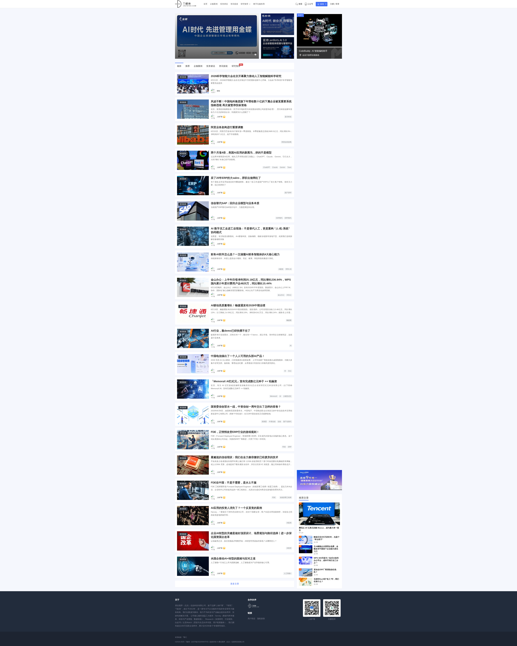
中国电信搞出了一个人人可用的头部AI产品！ (238, 356)
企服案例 (214, 4)
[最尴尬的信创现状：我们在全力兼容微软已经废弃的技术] (193, 465)
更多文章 (234, 584)
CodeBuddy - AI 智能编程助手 (313, 51)
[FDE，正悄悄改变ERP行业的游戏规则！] (193, 439)
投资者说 (224, 4)
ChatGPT (266, 167)
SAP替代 (279, 218)
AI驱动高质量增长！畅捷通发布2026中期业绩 (238, 305)
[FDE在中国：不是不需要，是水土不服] (193, 490)
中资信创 (272, 421)
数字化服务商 (259, 4)
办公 (289, 371)
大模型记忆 (287, 396)
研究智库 (244, 4)
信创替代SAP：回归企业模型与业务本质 (235, 203)
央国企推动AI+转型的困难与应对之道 (233, 558)
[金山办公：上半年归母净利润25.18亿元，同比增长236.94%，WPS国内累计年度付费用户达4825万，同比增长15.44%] (193, 287)
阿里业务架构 (286, 142)
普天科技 (288, 117)
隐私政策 (261, 618)
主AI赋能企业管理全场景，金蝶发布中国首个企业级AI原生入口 (326, 548)
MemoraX (273, 396)
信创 (279, 421)
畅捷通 (289, 320)
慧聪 (218, 91)
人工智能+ (287, 573)
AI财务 (281, 269)
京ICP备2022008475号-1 (200, 642)
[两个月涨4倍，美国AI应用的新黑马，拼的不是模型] (193, 160)
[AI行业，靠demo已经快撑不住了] (193, 338)
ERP (289, 447)
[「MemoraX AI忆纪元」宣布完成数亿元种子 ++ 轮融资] (193, 389)
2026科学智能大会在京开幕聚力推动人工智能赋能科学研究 (246, 76)
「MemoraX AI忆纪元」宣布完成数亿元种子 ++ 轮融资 (244, 381)
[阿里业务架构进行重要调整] (193, 135)
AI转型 (289, 548)
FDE (284, 447)
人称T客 (220, 117)
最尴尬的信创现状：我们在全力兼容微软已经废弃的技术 (244, 457)
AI (290, 346)
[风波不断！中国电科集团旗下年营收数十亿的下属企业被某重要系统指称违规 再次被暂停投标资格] (193, 109)
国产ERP (288, 193)
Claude (275, 167)
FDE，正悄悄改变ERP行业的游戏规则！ (235, 431)
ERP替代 (288, 218)
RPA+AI (288, 269)
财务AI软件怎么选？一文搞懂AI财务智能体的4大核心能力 (245, 254)
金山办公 (281, 295)
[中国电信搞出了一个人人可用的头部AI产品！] (193, 363)
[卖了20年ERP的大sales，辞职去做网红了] (193, 185)
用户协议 (251, 618)
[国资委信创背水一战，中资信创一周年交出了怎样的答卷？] (193, 414)
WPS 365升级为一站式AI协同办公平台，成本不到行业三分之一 (326, 560)
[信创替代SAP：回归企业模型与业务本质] (193, 211)
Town (289, 167)
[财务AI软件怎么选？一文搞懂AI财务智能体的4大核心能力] (193, 262)
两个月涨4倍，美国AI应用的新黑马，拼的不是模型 (241, 152)
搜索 (300, 4)
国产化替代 (287, 421)
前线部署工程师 (285, 497)
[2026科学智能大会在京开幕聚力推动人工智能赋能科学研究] (193, 83)
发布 (322, 4)
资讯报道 (234, 4)
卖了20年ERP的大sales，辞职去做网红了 (236, 177)
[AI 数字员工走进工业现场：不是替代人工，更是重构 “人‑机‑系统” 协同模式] (193, 236)
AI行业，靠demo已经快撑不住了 (230, 330)
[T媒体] (253, 606)
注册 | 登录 (334, 4)
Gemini (282, 167)
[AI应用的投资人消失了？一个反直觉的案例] (193, 515)
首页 (205, 4)
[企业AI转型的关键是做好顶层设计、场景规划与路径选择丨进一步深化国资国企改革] (193, 541)
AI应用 (289, 523)
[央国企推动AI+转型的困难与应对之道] (193, 566)
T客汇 (185, 637)
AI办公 (289, 295)
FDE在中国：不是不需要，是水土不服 (233, 482)
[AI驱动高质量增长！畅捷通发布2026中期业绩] (193, 313)
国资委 (264, 421)
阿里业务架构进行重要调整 (227, 127)
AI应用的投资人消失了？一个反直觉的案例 (236, 507)
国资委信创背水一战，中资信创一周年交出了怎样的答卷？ (246, 406)
